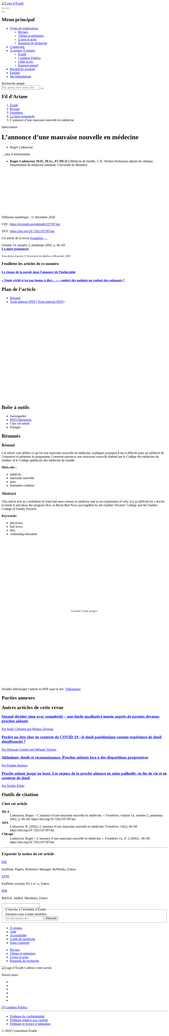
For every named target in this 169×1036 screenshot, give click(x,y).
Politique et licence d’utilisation (30, 1024)
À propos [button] (16, 50)
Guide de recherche (22, 939)
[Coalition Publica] (14, 1007)
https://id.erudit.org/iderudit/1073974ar (35, 224)
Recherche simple (13, 83)
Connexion (17, 47)
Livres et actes (27, 39)
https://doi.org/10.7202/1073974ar (32, 231)
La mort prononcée (22, 116)
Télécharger (73, 689)
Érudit (22, 54)
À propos (29, 50)
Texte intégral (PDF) (23, 301)
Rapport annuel (28, 65)
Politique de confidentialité (27, 1016)
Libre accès (25, 61)
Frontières (16, 112)
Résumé (15, 298)
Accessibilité (18, 935)
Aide (13, 931)
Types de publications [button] (24, 28)
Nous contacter (19, 942)
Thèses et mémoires (31, 35)
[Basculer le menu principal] (3, 12)
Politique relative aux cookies (29, 1020)
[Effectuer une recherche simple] (3, 8)
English (15, 72)
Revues (23, 32)
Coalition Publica (29, 58)
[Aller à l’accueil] (12, 3)
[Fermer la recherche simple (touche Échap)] (7, 8)
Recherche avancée (22, 69)
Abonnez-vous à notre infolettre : (26, 914)
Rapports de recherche (32, 43)
